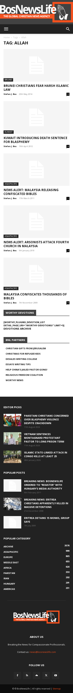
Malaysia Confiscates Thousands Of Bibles (35, 296)
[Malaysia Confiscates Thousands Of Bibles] (36, 274)
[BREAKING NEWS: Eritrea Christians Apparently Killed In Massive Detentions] (12, 504)
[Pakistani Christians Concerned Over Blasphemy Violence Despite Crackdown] (12, 420)
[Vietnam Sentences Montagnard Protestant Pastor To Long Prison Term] (12, 438)
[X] (46, 675)
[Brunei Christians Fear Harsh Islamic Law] (36, 65)
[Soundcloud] (36, 675)
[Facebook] (17, 675)
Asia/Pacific (11, 183)
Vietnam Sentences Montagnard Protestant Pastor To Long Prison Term (44, 437)
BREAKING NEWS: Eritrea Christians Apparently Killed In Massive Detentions (46, 503)
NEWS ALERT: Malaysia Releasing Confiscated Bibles (31, 192)
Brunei (8, 79)
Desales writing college (21, 359)
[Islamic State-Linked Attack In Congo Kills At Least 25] (12, 457)
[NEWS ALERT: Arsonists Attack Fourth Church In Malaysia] (36, 221)
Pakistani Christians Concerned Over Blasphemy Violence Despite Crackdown (46, 419)
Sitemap (57, 688)
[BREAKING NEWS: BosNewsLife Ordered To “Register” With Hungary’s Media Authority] (12, 485)
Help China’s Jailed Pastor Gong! (26, 369)
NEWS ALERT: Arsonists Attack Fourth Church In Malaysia (36, 244)
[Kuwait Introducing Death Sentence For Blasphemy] (36, 117)
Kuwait (9, 131)
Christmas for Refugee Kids (23, 353)
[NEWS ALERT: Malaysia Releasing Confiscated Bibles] (36, 169)
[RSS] (26, 675)
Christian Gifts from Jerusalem (26, 348)
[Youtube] (55, 675)
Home (7, 37)
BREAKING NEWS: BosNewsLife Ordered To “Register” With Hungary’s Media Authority (43, 484)
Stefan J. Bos (10, 94)
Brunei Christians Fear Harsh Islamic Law (36, 88)
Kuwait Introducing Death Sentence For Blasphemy (35, 140)
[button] (6, 29)
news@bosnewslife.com (43, 652)
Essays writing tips (18, 364)
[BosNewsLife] (36, 12)
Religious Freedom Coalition (24, 374)
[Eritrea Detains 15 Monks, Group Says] (12, 522)
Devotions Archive (17, 328)
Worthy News (14, 380)
